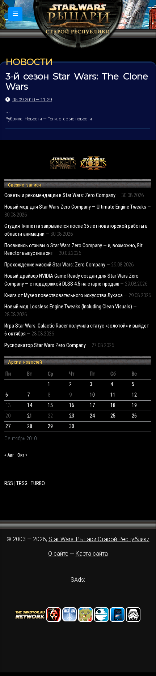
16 (71, 405)
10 (92, 395)
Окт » (22, 455)
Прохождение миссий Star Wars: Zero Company (54, 265)
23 (71, 416)
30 (71, 426)
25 (112, 416)
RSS (8, 483)
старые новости (75, 118)
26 (134, 416)
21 (29, 416)
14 (29, 405)
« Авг (9, 455)
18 (112, 405)
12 (134, 395)
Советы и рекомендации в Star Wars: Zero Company (59, 195)
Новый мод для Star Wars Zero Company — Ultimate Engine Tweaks (75, 207)
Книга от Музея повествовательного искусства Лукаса (63, 295)
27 (7, 426)
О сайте (58, 553)
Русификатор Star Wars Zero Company (45, 345)
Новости (33, 118)
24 (92, 416)
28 (29, 426)
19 (134, 405)
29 (50, 426)
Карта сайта (92, 553)
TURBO (38, 483)
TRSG (22, 483)
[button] (15, 14)
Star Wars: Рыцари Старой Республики (99, 539)
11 (112, 395)
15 (50, 405)
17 (92, 405)
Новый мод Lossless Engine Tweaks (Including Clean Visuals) (68, 307)
